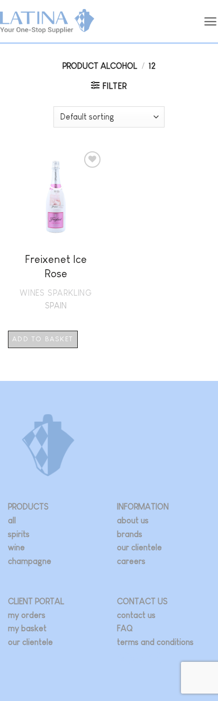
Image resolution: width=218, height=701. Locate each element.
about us (133, 520)
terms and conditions (155, 642)
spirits (19, 534)
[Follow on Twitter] (140, 659)
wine (16, 547)
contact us (136, 615)
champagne (29, 561)
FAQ (125, 628)
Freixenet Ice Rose (56, 266)
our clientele (139, 547)
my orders (27, 615)
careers (131, 561)
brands (129, 534)
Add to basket (42, 339)
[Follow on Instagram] (124, 659)
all (12, 520)
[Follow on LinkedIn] (156, 659)
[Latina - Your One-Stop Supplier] (47, 21)
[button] (210, 21)
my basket (27, 628)
